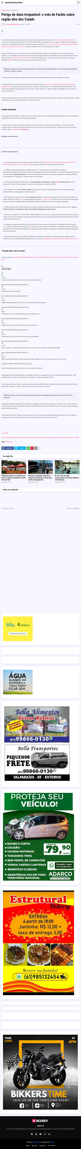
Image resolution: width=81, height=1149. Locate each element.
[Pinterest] (32, 448)
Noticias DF (14, 10)
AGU (29, 226)
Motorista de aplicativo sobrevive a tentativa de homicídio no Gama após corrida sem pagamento (40, 478)
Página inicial (5, 10)
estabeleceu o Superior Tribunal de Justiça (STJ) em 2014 (60, 238)
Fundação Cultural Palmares (21, 58)
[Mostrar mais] (39, 448)
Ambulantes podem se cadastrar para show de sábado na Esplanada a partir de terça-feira (13, 478)
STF (21, 199)
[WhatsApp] (28, 448)
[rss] (49, 1134)
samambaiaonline (14, 2)
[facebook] (31, 1134)
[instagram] (45, 1134)
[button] (2, 2)
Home (28, 1145)
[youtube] (40, 1134)
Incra (5, 226)
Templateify (36, 1142)
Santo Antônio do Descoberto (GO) (63, 40)
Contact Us (42, 1145)
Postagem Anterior (8, 508)
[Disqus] (40, 534)
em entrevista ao (20, 129)
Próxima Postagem (73, 508)
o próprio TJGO (46, 199)
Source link (4, 433)
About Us (34, 1145)
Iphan (9, 60)
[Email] (36, 448)
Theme (52, 1142)
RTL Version (51, 1145)
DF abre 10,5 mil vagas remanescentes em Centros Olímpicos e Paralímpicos (67, 478)
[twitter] (36, 1134)
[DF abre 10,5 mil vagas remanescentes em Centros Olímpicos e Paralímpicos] (67, 467)
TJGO (58, 182)
